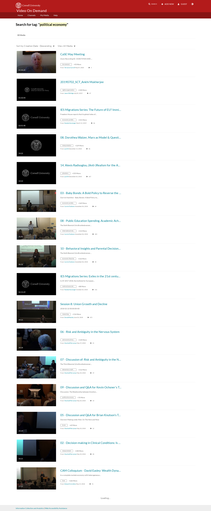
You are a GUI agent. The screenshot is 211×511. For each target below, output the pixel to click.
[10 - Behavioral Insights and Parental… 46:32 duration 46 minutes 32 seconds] (36, 256)
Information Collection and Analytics (30, 508)
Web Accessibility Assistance (56, 508)
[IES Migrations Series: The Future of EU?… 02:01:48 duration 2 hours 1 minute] (36, 117)
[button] (152, 4)
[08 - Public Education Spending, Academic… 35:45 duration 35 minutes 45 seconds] (36, 228)
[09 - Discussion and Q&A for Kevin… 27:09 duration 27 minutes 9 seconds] (36, 395)
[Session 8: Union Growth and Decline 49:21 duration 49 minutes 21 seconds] (36, 312)
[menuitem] (20, 15)
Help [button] (56, 15)
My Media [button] (44, 15)
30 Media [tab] (21, 35)
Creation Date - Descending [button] (34, 46)
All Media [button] (65, 46)
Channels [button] (32, 15)
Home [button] (20, 15)
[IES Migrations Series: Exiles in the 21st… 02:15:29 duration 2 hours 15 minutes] (36, 284)
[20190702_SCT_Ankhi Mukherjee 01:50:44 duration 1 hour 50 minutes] (36, 90)
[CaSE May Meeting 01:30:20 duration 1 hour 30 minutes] (36, 62)
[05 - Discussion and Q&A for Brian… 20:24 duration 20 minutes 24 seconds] (36, 423)
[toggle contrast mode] (192, 4)
